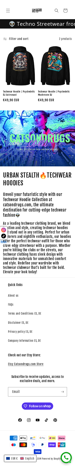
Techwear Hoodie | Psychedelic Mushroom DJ (54, 93)
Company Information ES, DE (24, 340)
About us (13, 295)
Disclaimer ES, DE (18, 322)
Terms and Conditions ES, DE (24, 313)
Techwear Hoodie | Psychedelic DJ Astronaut (19, 93)
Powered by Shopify (51, 458)
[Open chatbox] (66, 457)
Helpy (4, 241)
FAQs (10, 304)
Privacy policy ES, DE (20, 331)
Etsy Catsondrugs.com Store (26, 364)
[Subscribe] (62, 391)
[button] (8, 10)
